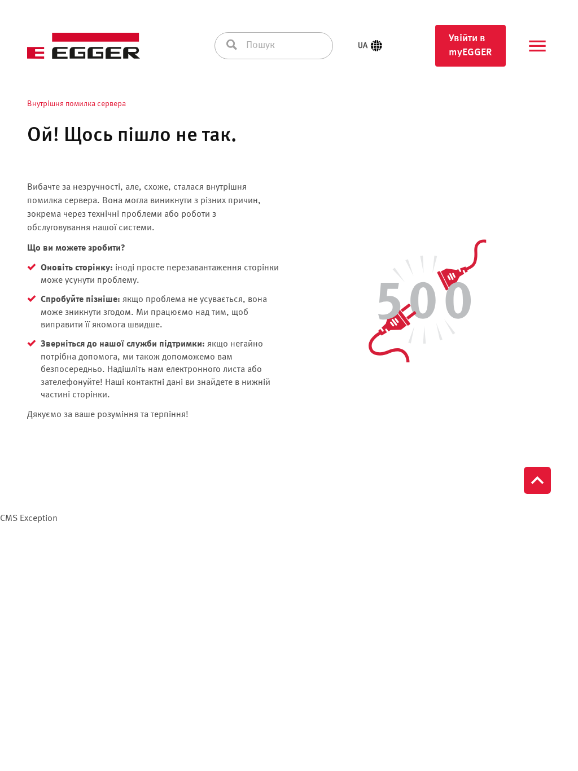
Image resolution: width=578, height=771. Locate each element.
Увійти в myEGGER (470, 45)
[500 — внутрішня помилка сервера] (424, 301)
